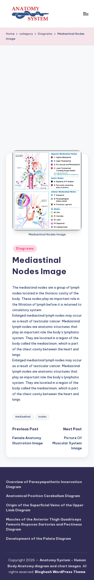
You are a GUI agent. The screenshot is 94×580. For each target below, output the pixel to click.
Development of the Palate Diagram (38, 538)
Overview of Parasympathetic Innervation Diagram (44, 484)
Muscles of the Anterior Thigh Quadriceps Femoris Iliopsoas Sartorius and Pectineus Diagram (44, 524)
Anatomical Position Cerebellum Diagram (43, 496)
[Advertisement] (47, 94)
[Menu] (85, 13)
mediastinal (23, 416)
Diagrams (25, 248)
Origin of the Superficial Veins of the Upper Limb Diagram (44, 507)
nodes (42, 416)
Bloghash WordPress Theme (60, 572)
